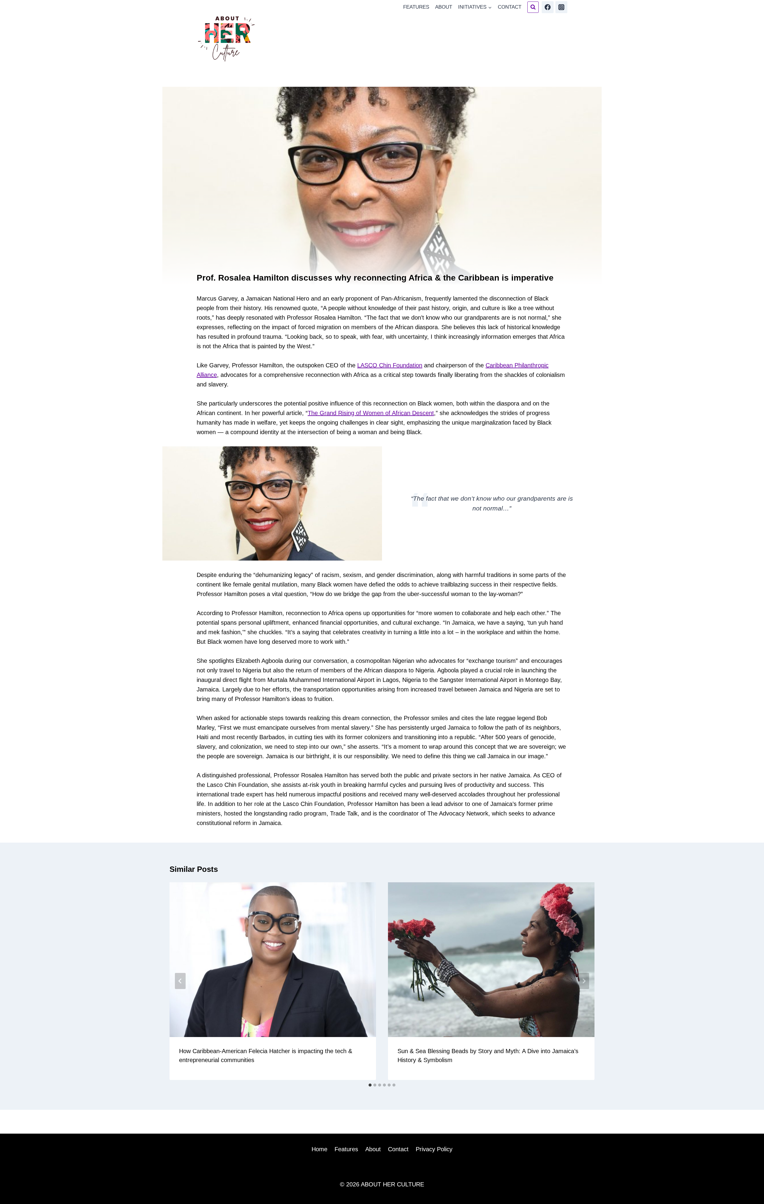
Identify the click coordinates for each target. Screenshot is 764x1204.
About (373, 1149)
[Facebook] (548, 7)
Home (319, 1149)
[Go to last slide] (180, 981)
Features (346, 1149)
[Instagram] (561, 7)
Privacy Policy (434, 1149)
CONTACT (509, 7)
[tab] (370, 1085)
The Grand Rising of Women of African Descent (371, 413)
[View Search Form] (533, 7)
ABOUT (443, 7)
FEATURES (416, 7)
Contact (398, 1149)
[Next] (583, 981)
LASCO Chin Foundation (389, 365)
